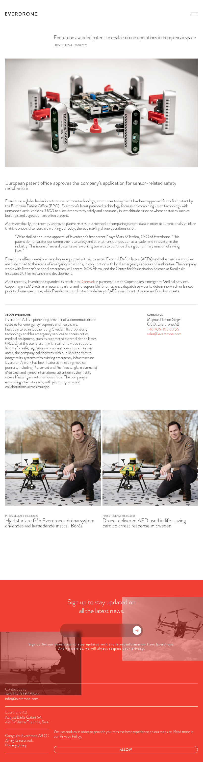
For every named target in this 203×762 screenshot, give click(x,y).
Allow (126, 749)
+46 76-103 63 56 (20, 694)
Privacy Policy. (71, 736)
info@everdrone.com (21, 698)
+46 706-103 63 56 (163, 329)
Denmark (87, 281)
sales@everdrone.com (164, 334)
